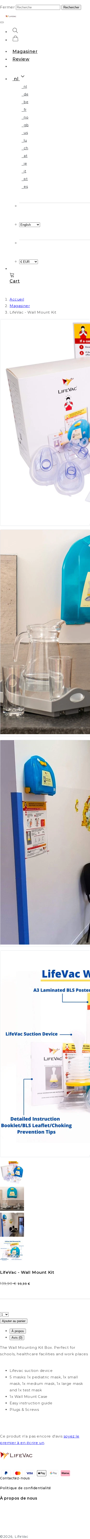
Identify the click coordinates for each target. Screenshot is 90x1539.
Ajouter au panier (13, 1321)
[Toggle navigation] (2, 22)
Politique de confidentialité (25, 1488)
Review (21, 59)
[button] (19, 78)
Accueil (17, 299)
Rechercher (71, 7)
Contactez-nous (15, 1478)
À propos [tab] (18, 1331)
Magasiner (24, 51)
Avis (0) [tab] (17, 1337)
